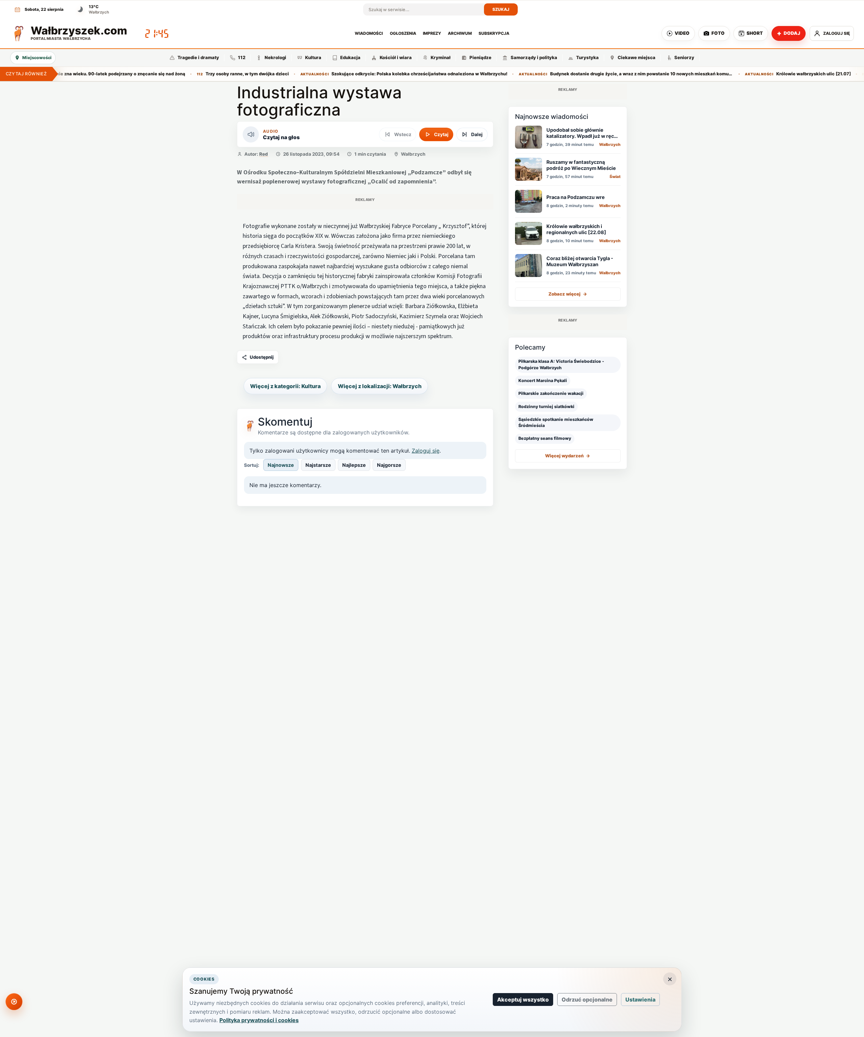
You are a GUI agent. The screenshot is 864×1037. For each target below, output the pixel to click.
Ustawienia (640, 999)
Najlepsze (354, 465)
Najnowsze (281, 465)
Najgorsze (389, 465)
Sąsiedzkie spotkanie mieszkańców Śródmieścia (555, 422)
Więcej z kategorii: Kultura (285, 386)
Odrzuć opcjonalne (587, 999)
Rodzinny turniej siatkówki (546, 406)
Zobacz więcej (567, 293)
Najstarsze (318, 465)
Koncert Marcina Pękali (542, 380)
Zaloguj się (425, 450)
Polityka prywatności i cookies (259, 1020)
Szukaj (501, 9)
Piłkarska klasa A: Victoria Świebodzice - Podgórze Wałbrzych (561, 364)
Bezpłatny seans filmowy (544, 438)
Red (263, 154)
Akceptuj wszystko (523, 999)
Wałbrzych (413, 154)
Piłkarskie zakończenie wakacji (551, 393)
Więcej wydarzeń (567, 455)
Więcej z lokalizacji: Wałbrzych (380, 386)
